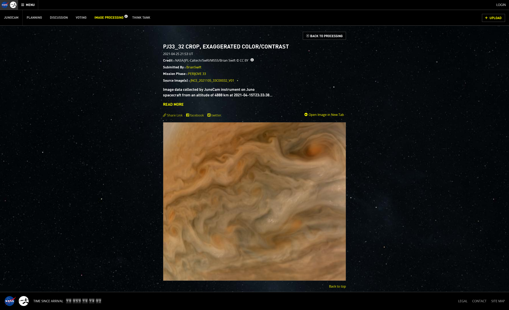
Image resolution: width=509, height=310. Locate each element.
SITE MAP (498, 301)
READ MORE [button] (173, 105)
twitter (216, 115)
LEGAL (462, 300)
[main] (254, 155)
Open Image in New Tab (326, 114)
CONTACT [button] (479, 301)
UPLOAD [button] (496, 18)
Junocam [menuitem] (11, 17)
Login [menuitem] (501, 5)
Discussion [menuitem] (59, 17)
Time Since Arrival (48, 301)
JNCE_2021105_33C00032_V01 (212, 80)
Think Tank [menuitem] (141, 17)
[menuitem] (28, 5)
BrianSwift (193, 67)
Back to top (337, 286)
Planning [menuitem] (34, 17)
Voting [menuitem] (81, 17)
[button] (125, 17)
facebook (197, 115)
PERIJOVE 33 (197, 74)
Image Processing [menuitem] (108, 17)
